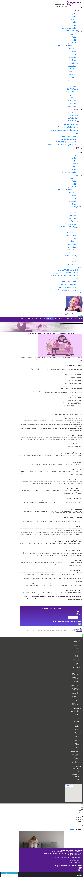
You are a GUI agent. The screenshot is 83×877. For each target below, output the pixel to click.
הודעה (79, 619)
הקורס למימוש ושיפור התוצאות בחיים (71, 124)
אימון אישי (76, 11)
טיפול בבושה (73, 102)
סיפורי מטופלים (75, 135)
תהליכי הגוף (74, 54)
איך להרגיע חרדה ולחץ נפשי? (70, 72)
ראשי (82, 328)
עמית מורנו (72, 829)
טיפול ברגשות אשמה (72, 103)
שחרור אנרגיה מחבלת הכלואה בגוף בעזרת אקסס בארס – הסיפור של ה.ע (62, 144)
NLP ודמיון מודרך (73, 34)
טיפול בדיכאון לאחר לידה (71, 88)
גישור (80, 266)
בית (80, 151)
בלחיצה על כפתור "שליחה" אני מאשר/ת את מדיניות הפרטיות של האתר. (66, 621)
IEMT (75, 39)
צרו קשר (77, 148)
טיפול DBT (74, 204)
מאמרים (79, 292)
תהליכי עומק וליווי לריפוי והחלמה (72, 89)
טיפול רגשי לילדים (72, 99)
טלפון (80, 614)
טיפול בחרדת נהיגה (72, 69)
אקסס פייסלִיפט (73, 53)
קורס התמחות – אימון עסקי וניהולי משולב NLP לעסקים (68, 126)
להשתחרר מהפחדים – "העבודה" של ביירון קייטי (67, 45)
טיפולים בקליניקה (76, 62)
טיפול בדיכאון (75, 83)
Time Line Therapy (72, 43)
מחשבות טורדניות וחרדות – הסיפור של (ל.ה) (67, 136)
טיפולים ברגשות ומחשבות (73, 97)
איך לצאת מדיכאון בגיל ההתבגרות (71, 111)
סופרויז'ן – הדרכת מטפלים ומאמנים (71, 30)
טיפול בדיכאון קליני (72, 86)
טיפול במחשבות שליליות (71, 106)
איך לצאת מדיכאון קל (74, 117)
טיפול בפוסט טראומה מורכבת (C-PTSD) (68, 82)
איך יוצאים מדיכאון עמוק (73, 114)
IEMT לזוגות (73, 40)
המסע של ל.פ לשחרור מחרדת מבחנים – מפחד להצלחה (65, 141)
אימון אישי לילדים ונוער (71, 16)
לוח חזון (74, 18)
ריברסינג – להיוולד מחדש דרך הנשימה (68, 50)
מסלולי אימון (77, 10)
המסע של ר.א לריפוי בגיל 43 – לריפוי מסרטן (67, 142)
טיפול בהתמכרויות (72, 94)
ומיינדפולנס (50, 579)
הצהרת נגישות (78, 827)
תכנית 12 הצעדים (72, 47)
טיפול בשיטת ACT (72, 57)
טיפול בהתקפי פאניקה (72, 71)
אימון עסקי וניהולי (75, 24)
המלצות (76, 133)
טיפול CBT (74, 59)
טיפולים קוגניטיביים (74, 56)
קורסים (78, 123)
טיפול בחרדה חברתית (72, 66)
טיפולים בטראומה (75, 77)
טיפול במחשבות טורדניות (71, 108)
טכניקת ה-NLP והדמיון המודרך (29, 552)
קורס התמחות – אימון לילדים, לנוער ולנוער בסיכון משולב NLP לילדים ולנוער (63, 129)
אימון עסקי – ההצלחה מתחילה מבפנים (68, 28)
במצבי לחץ (64, 579)
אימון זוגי (74, 21)
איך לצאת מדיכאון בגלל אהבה (72, 120)
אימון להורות (73, 22)
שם (80, 611)
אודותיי (79, 152)
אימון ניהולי (74, 25)
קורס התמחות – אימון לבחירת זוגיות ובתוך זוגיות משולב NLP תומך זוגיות (64, 130)
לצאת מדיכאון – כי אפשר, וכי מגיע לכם (74, 328)
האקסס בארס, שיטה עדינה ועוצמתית (71, 492)
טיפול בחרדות (73, 65)
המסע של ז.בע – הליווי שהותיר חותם (69, 145)
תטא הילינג (74, 36)
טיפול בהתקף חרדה (72, 76)
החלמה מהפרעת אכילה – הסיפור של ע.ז (68, 139)
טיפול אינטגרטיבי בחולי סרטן (70, 91)
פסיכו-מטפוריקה (73, 42)
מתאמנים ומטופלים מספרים (74, 132)
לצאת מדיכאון (76, 109)
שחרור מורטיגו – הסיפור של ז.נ (70, 138)
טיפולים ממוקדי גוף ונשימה (73, 48)
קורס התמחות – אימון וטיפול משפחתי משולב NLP (69, 127)
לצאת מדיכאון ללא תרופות (73, 118)
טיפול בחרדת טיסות (72, 68)
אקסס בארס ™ (73, 51)
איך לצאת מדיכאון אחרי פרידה (72, 112)
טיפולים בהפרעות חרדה (73, 63)
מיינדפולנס (74, 37)
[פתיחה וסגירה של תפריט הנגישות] (82, 804)
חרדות (50, 416)
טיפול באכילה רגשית (72, 92)
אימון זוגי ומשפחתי (74, 19)
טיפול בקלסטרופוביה (72, 74)
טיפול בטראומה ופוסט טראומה (70, 79)
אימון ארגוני (74, 27)
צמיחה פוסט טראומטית (71, 80)
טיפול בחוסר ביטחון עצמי (71, 105)
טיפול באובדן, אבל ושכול (71, 100)
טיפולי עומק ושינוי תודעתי (73, 33)
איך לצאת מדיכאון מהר (74, 115)
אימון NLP (74, 14)
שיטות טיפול (77, 31)
